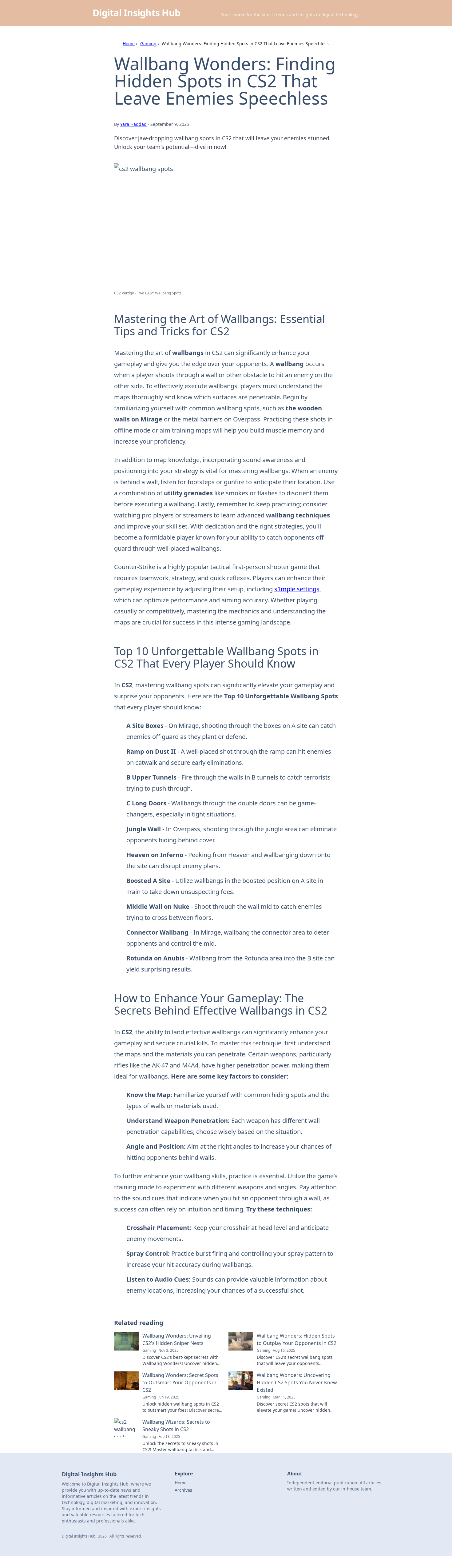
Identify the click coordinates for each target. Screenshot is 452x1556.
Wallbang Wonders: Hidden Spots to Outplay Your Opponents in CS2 (296, 1339)
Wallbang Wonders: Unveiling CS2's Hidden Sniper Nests (176, 1339)
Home (129, 43)
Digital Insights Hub (136, 12)
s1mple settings (296, 589)
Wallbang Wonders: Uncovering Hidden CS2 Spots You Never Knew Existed (297, 1382)
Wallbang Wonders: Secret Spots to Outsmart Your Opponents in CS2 (180, 1382)
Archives (183, 1490)
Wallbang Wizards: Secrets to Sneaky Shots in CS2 (176, 1425)
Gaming (148, 43)
